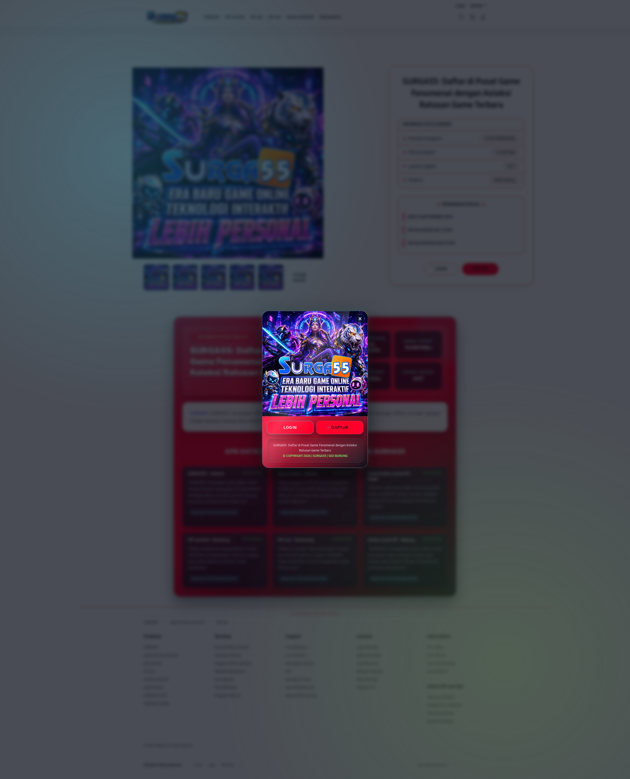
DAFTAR (339, 428)
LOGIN (290, 428)
